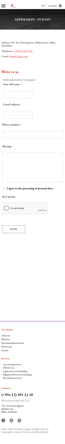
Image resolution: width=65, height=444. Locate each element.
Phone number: (11, 124)
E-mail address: (12, 104)
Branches (6, 339)
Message (7, 146)
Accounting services (12, 364)
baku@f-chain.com (18, 56)
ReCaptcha (8, 196)
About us (6, 335)
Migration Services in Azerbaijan (17, 374)
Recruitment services (12, 377)
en (42, 5)
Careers (5, 350)
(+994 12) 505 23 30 (22, 51)
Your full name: (12, 84)
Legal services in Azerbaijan (15, 371)
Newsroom (7, 346)
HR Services (8, 367)
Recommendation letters (13, 343)
